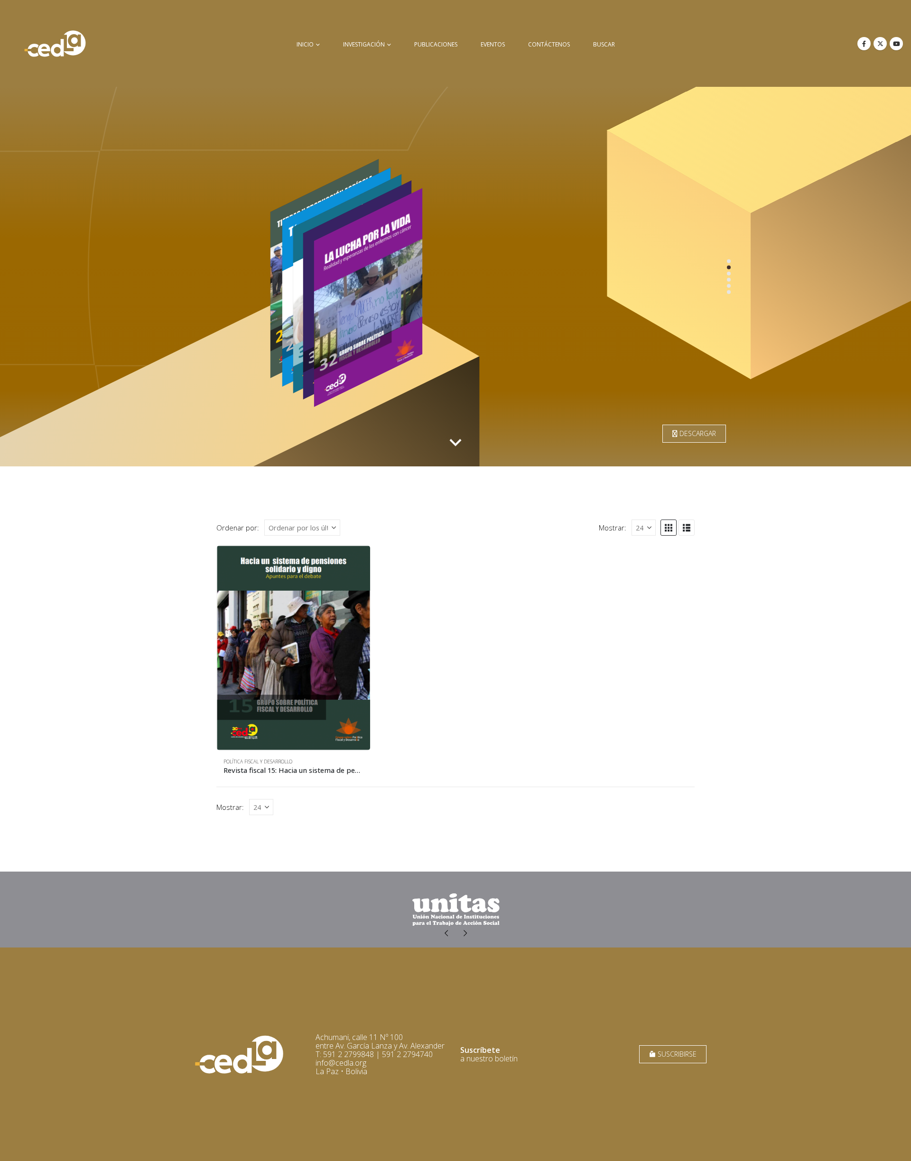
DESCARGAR (697, 433)
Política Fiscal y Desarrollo (257, 761)
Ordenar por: (237, 527)
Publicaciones (435, 44)
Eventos (493, 44)
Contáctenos (549, 44)
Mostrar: (612, 527)
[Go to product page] (293, 648)
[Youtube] (896, 43)
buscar (604, 44)
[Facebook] (864, 43)
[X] (880, 43)
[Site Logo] (55, 43)
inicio (305, 44)
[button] (668, 528)
